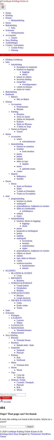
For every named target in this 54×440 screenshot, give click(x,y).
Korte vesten (22, 305)
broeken (20, 149)
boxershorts (27, 241)
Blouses (20, 295)
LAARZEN (16, 318)
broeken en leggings (25, 69)
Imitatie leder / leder (25, 345)
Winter (19, 323)
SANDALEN (17, 325)
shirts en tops (22, 161)
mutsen (25, 268)
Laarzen (20, 320)
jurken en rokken (24, 77)
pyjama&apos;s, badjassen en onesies (33, 206)
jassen (19, 154)
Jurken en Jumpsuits (25, 119)
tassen (19, 139)
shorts (24, 74)
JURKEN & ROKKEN (21, 283)
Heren (8, 181)
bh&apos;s (21, 176)
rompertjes (21, 82)
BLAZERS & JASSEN (21, 273)
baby (8, 62)
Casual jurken (23, 285)
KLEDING (11, 270)
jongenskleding (17, 198)
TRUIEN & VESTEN (21, 300)
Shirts (19, 189)
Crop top (20, 375)
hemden (20, 179)
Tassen (20, 131)
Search (6, 398)
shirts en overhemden (26, 208)
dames (8, 134)
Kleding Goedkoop (14, 59)
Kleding (14, 112)
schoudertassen (28, 141)
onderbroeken (28, 246)
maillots (20, 236)
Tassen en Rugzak (19, 129)
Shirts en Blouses (24, 124)
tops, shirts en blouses (26, 258)
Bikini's (14, 97)
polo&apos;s (27, 211)
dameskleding (17, 144)
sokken (20, 213)
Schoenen (10, 313)
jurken (19, 156)
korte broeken (28, 151)
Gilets (19, 303)
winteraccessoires (24, 263)
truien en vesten (23, 89)
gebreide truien (28, 169)
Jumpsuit (20, 350)
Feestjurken (22, 288)
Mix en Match (23, 99)
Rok (18, 357)
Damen (9, 102)
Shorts (14, 367)
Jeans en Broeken (24, 186)
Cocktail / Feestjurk (25, 382)
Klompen (15, 315)
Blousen (14, 338)
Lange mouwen (23, 298)
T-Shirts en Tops (24, 126)
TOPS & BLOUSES (20, 293)
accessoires (16, 136)
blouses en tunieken (25, 146)
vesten (19, 171)
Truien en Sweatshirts (26, 193)
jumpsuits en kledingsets (27, 231)
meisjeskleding (17, 218)
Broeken (20, 114)
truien (19, 166)
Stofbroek (21, 360)
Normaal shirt (23, 365)
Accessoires (16, 104)
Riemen (20, 109)
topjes (24, 248)
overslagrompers (29, 84)
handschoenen (28, 265)
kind (7, 196)
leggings (25, 72)
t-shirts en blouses (24, 87)
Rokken (20, 121)
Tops (13, 372)
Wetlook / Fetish (18, 380)
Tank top (20, 377)
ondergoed (21, 203)
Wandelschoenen (24, 330)
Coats (19, 275)
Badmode (10, 94)
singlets (25, 164)
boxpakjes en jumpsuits (27, 67)
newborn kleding (24, 79)
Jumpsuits (15, 347)
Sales (8, 310)
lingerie (14, 174)
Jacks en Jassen (23, 116)
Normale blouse (23, 340)
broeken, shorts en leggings (28, 221)
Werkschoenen (17, 333)
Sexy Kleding (12, 335)
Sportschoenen (17, 328)
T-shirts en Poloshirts (26, 191)
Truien (19, 308)
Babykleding (11, 92)
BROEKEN (16, 278)
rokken (20, 159)
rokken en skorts (24, 253)
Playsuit (20, 352)
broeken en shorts (24, 201)
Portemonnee (22, 107)
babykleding (16, 64)
